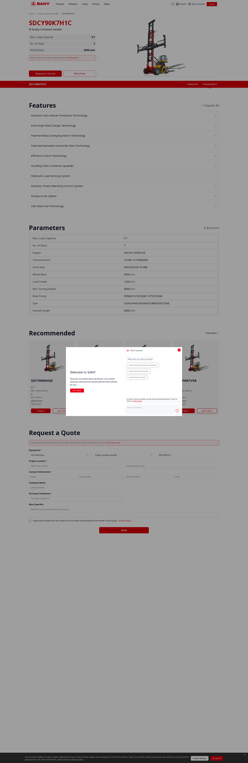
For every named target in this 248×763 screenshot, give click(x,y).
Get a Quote (77, 390)
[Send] (177, 410)
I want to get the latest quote (138, 371)
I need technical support (137, 377)
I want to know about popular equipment (143, 365)
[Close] (179, 350)
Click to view (137, 401)
